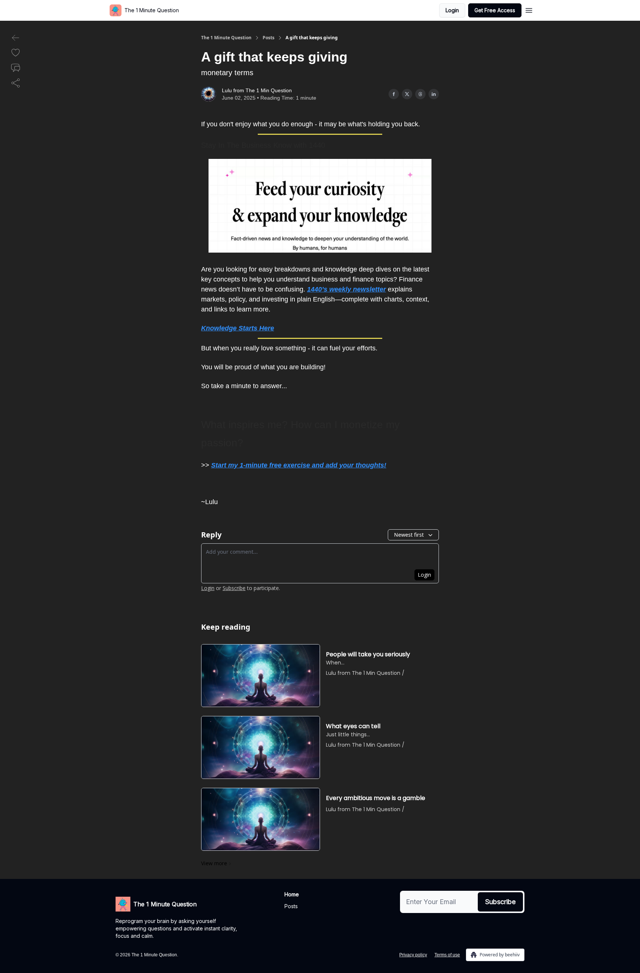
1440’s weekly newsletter (346, 289)
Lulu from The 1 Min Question (257, 90)
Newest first (409, 534)
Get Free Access (494, 10)
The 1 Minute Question (226, 38)
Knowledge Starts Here (237, 328)
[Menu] (528, 9)
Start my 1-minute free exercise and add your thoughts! (298, 465)
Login (452, 10)
